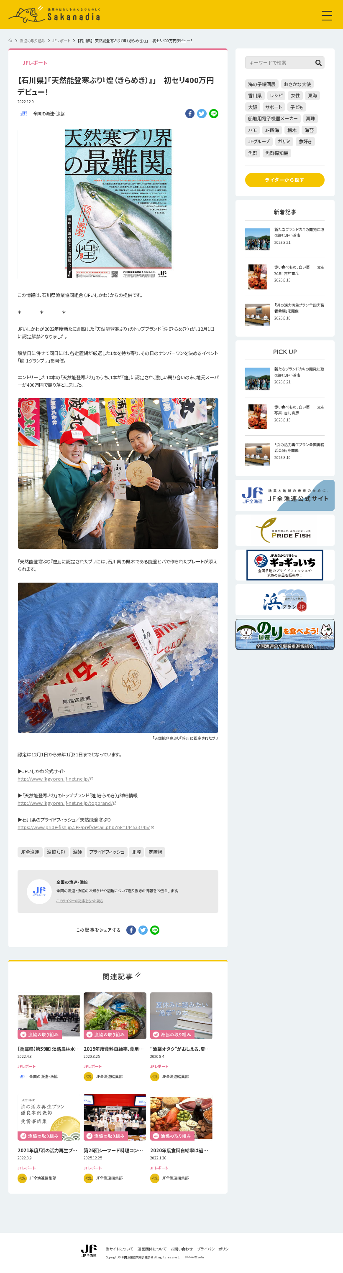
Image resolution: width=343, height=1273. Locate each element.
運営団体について (152, 1249)
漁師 (77, 851)
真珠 (310, 118)
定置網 (155, 851)
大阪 (252, 107)
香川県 (255, 95)
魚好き (305, 141)
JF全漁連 (29, 851)
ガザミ (284, 141)
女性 (295, 95)
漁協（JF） (56, 851)
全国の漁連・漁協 (48, 113)
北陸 (136, 851)
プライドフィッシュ (107, 851)
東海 (312, 95)
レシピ (276, 95)
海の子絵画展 (262, 84)
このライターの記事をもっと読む (79, 900)
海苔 (309, 130)
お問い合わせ (182, 1249)
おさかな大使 (297, 84)
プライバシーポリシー (214, 1249)
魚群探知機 (276, 153)
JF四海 (272, 130)
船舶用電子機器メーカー (273, 118)
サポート (273, 107)
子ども (296, 107)
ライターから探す (285, 179)
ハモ (252, 130)
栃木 (292, 130)
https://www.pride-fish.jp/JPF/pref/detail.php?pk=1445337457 (84, 827)
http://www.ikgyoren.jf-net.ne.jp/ (54, 778)
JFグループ (259, 141)
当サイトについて (119, 1249)
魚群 (252, 153)
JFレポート (35, 62)
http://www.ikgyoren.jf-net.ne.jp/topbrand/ (65, 802)
